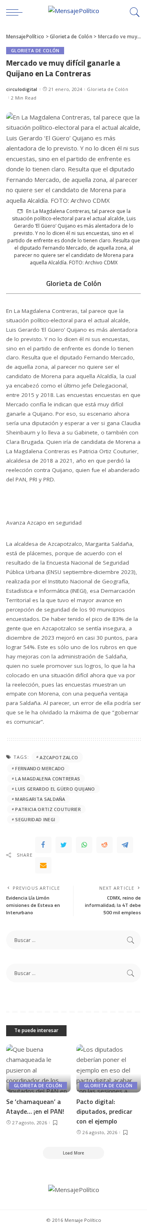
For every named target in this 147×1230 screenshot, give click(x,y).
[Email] (43, 865)
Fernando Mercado (40, 768)
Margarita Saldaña (40, 799)
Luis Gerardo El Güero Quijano (55, 789)
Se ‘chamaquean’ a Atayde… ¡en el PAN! (35, 1106)
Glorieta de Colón (35, 50)
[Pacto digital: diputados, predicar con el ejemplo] (108, 1068)
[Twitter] (64, 845)
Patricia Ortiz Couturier (48, 809)
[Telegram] (125, 845)
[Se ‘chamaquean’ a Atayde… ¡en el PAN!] (38, 1068)
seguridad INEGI (35, 819)
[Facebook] (43, 845)
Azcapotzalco (59, 757)
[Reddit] (104, 845)
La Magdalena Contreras (47, 779)
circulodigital (22, 89)
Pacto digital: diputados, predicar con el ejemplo (104, 1111)
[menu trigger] (16, 12)
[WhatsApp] (84, 845)
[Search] (133, 12)
